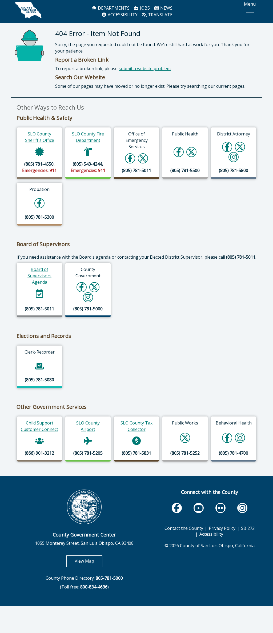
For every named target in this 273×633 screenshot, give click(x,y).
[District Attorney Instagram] (233, 157)
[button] (249, 11)
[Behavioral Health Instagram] (240, 437)
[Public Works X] (185, 437)
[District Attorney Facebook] (227, 147)
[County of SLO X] (94, 287)
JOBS (144, 8)
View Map (88, 561)
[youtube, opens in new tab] (198, 508)
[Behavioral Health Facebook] (227, 437)
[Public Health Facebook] (178, 152)
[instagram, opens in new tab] (242, 507)
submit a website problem (145, 68)
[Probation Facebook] (39, 203)
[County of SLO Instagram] (88, 297)
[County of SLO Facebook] (81, 287)
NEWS (165, 8)
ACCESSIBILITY (122, 14)
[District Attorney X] (240, 147)
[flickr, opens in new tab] (220, 507)
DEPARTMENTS (113, 8)
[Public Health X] (191, 152)
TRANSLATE (159, 14)
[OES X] (143, 158)
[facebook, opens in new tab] (176, 507)
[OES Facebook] (130, 158)
